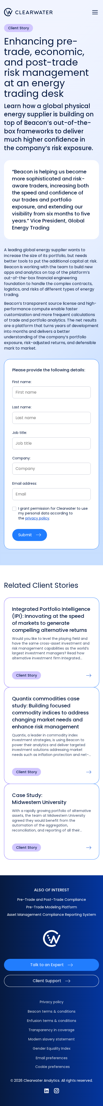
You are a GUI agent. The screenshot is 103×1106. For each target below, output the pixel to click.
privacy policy (37, 518)
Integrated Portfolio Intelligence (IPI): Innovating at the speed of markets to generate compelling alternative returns (51, 620)
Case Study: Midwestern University (39, 799)
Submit (25, 535)
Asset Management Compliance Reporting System (51, 914)
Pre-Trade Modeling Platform (51, 907)
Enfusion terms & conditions (51, 1020)
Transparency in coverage (51, 1029)
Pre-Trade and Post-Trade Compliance (51, 899)
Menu (95, 12)
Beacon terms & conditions (52, 1011)
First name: (22, 382)
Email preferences (52, 1057)
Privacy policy (52, 1001)
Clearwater (28, 12)
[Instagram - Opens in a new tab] (57, 1091)
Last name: (22, 407)
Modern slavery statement (51, 1039)
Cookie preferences (52, 1066)
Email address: (24, 483)
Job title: (19, 432)
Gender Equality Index (51, 1048)
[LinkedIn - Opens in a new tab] (47, 1091)
